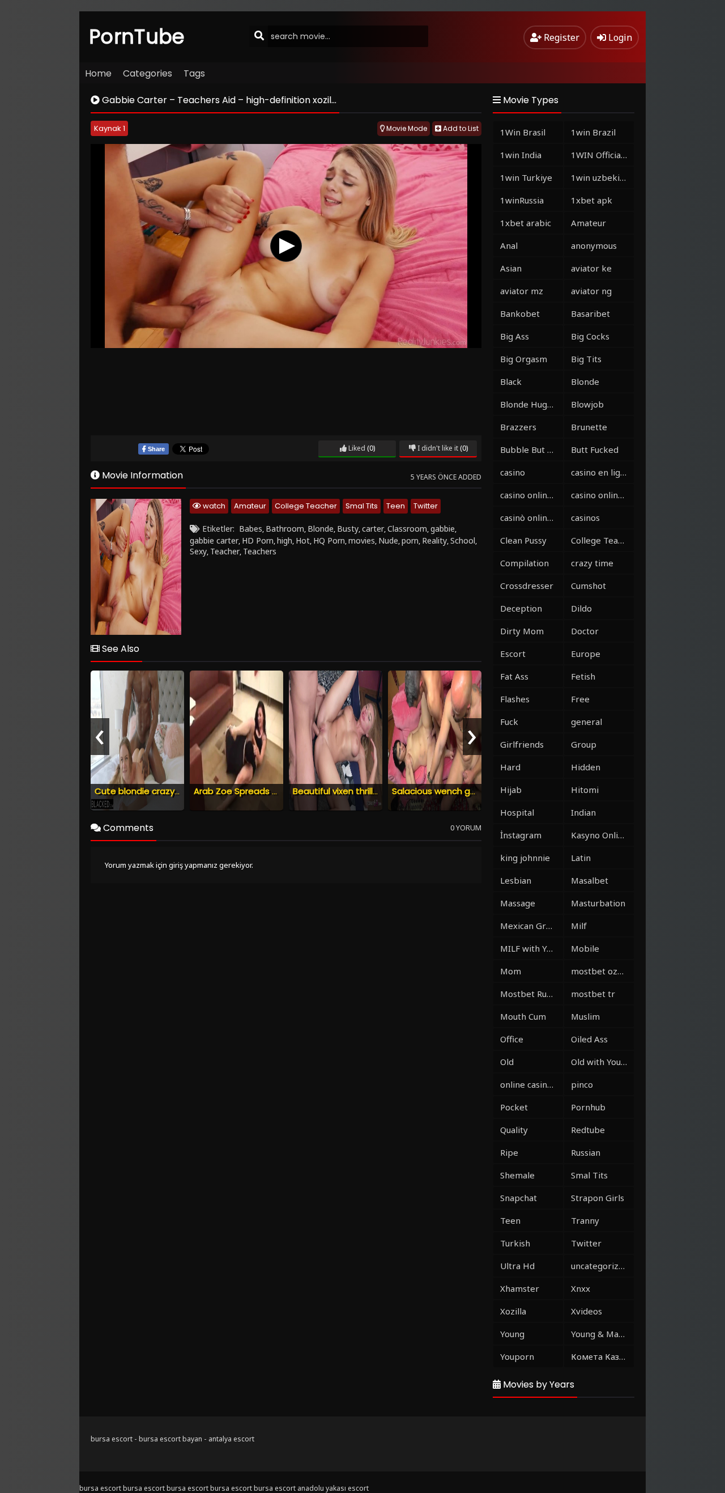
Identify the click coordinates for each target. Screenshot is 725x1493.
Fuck (509, 721)
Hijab (511, 789)
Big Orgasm (523, 358)
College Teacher (306, 506)
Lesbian (515, 880)
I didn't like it (437, 448)
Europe (585, 653)
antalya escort (231, 1439)
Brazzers (518, 426)
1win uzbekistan (602, 177)
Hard (510, 767)
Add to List (460, 128)
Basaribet (590, 313)
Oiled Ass (589, 1039)
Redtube (588, 1129)
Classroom (407, 528)
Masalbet (589, 880)
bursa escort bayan (170, 1439)
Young (512, 1333)
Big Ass (514, 336)
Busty (348, 528)
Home (98, 73)
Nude (388, 540)
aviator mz (521, 290)
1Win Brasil (522, 132)
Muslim (585, 1016)
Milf (579, 925)
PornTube (137, 36)
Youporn (517, 1356)
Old (507, 1061)
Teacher (225, 551)
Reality (434, 540)
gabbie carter (214, 540)
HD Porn (258, 540)
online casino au (531, 1084)
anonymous (594, 245)
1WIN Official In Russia (602, 154)
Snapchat (518, 1197)
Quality (514, 1129)
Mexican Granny (531, 925)
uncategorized (600, 1265)
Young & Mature (602, 1333)
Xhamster (519, 1288)
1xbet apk (591, 200)
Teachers (259, 551)
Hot (303, 540)
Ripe (509, 1152)
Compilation (524, 563)
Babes (250, 528)
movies (361, 540)
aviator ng (591, 290)
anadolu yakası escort (333, 1488)
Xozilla (513, 1311)
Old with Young (601, 1061)
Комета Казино (602, 1356)
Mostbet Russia (530, 993)
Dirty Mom (522, 631)
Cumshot (588, 585)
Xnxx (580, 1288)
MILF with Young (531, 948)
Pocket (514, 1107)
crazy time (592, 563)
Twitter (425, 506)
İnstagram (520, 835)
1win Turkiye (526, 177)
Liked (356, 448)
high (284, 540)
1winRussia (522, 200)
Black (511, 381)
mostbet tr (593, 993)
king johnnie (525, 857)
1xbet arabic (525, 222)
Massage (517, 903)
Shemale (517, 1175)
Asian (511, 268)
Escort (513, 653)
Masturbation (598, 903)
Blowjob (587, 404)
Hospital (517, 812)
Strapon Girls (597, 1197)
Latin (581, 857)
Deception (521, 608)
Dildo (581, 608)
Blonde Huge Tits (531, 404)
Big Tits (586, 358)
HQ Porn (329, 540)
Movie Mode (406, 128)
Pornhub (588, 1107)
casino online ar (602, 495)
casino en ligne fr (602, 472)
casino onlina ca (531, 495)
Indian (583, 812)
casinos (585, 517)
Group (583, 744)
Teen (395, 506)
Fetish (583, 676)
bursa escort (112, 1439)
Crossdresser (526, 585)
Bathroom (285, 528)
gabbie (442, 528)
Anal (509, 245)
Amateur (250, 506)
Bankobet (520, 313)
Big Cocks (590, 336)
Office (511, 1039)
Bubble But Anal (531, 449)
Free (580, 699)
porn (410, 540)
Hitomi (585, 789)
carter (373, 528)
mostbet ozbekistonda (602, 971)
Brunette (589, 426)
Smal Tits (362, 506)
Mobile (585, 948)
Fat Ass (514, 676)
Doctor (585, 631)
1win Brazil (593, 132)
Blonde (321, 528)
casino (512, 472)
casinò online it (530, 517)
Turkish (515, 1243)
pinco (582, 1084)
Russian (585, 1152)
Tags (194, 73)
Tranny (585, 1220)
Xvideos (586, 1311)
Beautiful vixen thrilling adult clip (359, 791)
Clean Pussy (523, 540)
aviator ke (591, 268)
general (586, 721)
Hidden (585, 767)
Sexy (198, 551)
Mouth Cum (523, 1016)
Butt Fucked (595, 449)
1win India (520, 154)
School (462, 540)
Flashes (515, 699)
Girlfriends (522, 744)
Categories (147, 73)
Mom (510, 971)
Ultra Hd (517, 1265)
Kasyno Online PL (602, 835)
